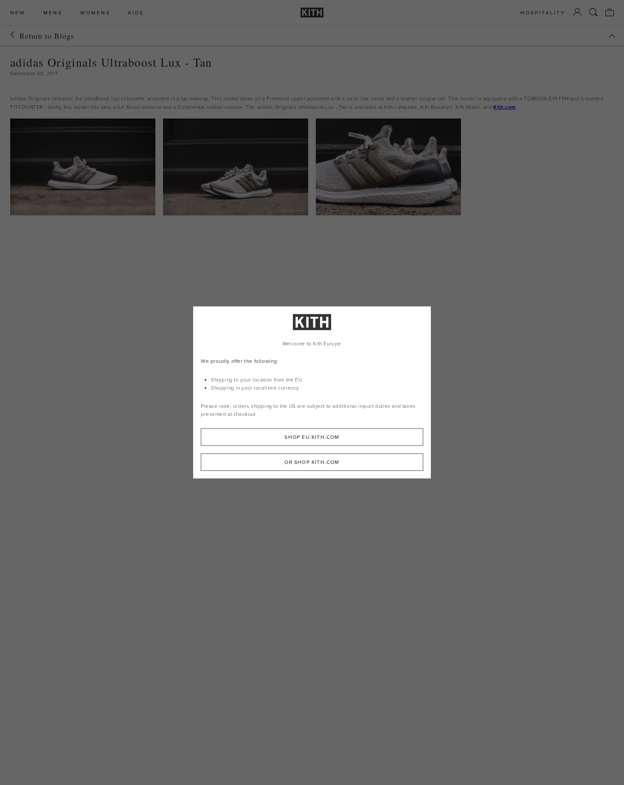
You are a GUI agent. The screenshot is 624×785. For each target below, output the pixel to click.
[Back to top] (612, 36)
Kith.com (504, 106)
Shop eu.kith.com (311, 437)
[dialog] (312, 392)
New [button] (17, 12)
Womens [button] (95, 12)
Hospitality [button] (542, 12)
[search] (593, 12)
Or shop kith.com (311, 462)
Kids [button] (136, 12)
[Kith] (312, 12)
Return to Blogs (47, 36)
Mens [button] (52, 12)
